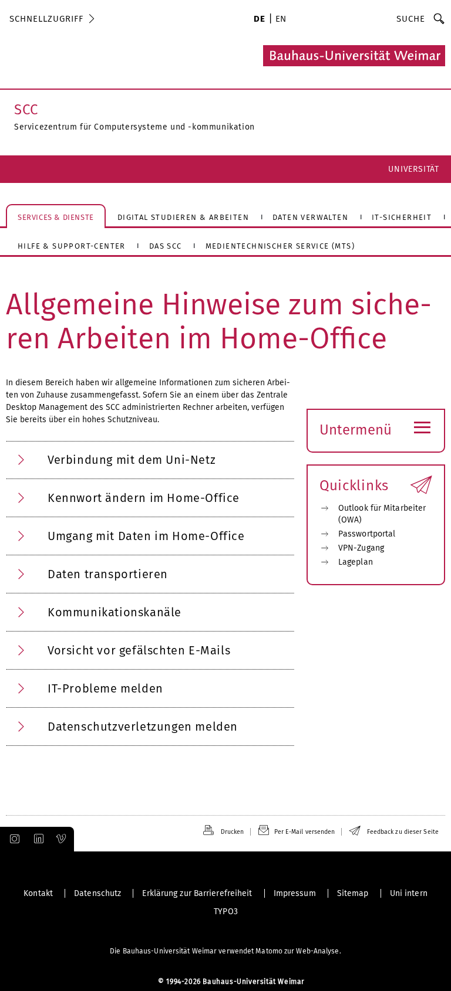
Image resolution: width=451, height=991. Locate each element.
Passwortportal (366, 534)
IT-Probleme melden (105, 688)
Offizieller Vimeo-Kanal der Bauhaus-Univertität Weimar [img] (61, 839)
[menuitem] (259, 20)
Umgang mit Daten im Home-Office (146, 536)
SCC (26, 109)
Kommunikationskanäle (114, 612)
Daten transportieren (108, 574)
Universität (413, 169)
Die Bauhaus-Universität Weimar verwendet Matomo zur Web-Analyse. (225, 951)
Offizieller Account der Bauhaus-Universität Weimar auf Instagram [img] (12, 839)
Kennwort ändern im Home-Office (144, 498)
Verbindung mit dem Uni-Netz (132, 460)
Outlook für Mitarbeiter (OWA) (382, 514)
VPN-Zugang (361, 548)
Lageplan (355, 562)
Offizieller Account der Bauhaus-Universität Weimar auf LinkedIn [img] (37, 839)
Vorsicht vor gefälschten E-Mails (139, 650)
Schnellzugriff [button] (46, 18)
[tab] (150, 460)
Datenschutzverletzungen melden (143, 727)
